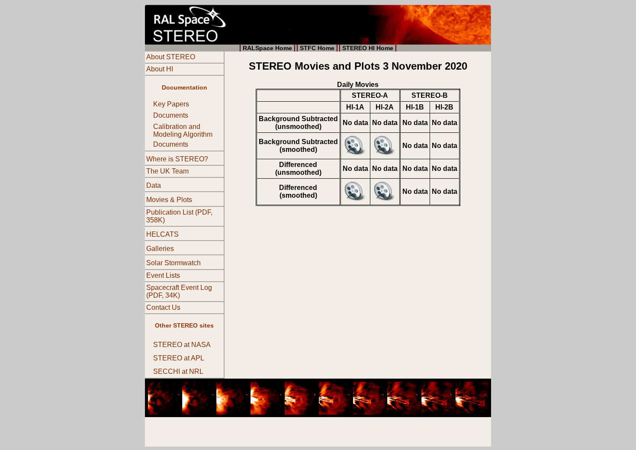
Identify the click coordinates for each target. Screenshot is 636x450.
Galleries (160, 248)
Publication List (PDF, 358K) (179, 216)
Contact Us (163, 307)
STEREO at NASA (182, 344)
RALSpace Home (267, 48)
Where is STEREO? (177, 159)
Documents (170, 115)
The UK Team (167, 171)
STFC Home (317, 48)
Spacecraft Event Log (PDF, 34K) (179, 291)
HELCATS (162, 234)
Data (153, 185)
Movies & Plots (169, 200)
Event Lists (163, 275)
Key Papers (171, 104)
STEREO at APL (178, 358)
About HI (159, 69)
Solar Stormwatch (173, 263)
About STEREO (170, 57)
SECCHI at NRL (178, 372)
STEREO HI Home (367, 48)
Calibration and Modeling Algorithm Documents (182, 135)
